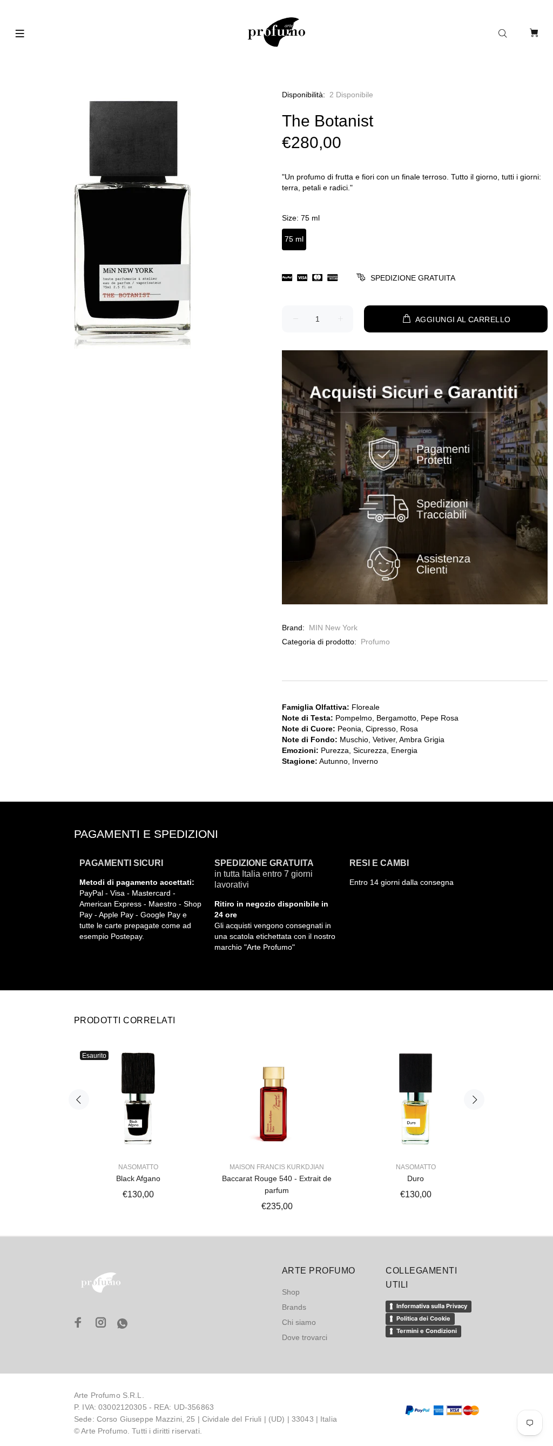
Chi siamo (299, 1322)
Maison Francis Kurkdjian (277, 1167)
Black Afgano (138, 1178)
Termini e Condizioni (426, 1331)
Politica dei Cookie (423, 1318)
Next (474, 1099)
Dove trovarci (304, 1337)
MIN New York (333, 627)
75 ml (294, 239)
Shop (291, 1292)
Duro (415, 1178)
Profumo (375, 641)
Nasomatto (138, 1167)
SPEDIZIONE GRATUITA (412, 278)
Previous (79, 1099)
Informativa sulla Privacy (431, 1306)
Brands (294, 1307)
